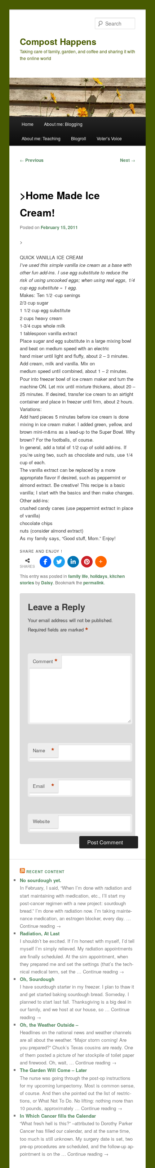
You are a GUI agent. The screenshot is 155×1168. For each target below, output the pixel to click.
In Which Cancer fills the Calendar (58, 1115)
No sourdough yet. (40, 880)
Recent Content (45, 871)
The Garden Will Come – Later (53, 1070)
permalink (93, 582)
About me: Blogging (63, 124)
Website (41, 821)
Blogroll (78, 138)
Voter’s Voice (109, 138)
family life (78, 576)
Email (43, 786)
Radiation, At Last (39, 933)
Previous (32, 160)
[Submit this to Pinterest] (87, 561)
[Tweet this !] (59, 561)
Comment (45, 661)
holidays (98, 576)
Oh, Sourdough (37, 979)
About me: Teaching (41, 138)
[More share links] (101, 561)
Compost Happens (58, 41)
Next (127, 160)
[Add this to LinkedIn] (73, 561)
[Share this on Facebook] (45, 561)
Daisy (47, 582)
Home (28, 124)
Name (43, 750)
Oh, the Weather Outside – (49, 1024)
